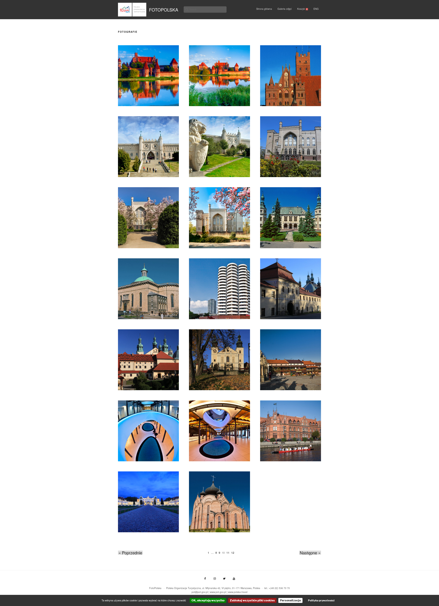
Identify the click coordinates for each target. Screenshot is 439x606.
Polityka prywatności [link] (321, 600)
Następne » (310, 553)
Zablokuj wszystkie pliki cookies (252, 600)
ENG (316, 8)
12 (232, 553)
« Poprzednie (130, 553)
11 (227, 553)
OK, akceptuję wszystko (207, 600)
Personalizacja (290, 600)
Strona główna (264, 8)
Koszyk (302, 8)
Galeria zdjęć (284, 8)
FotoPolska (163, 10)
